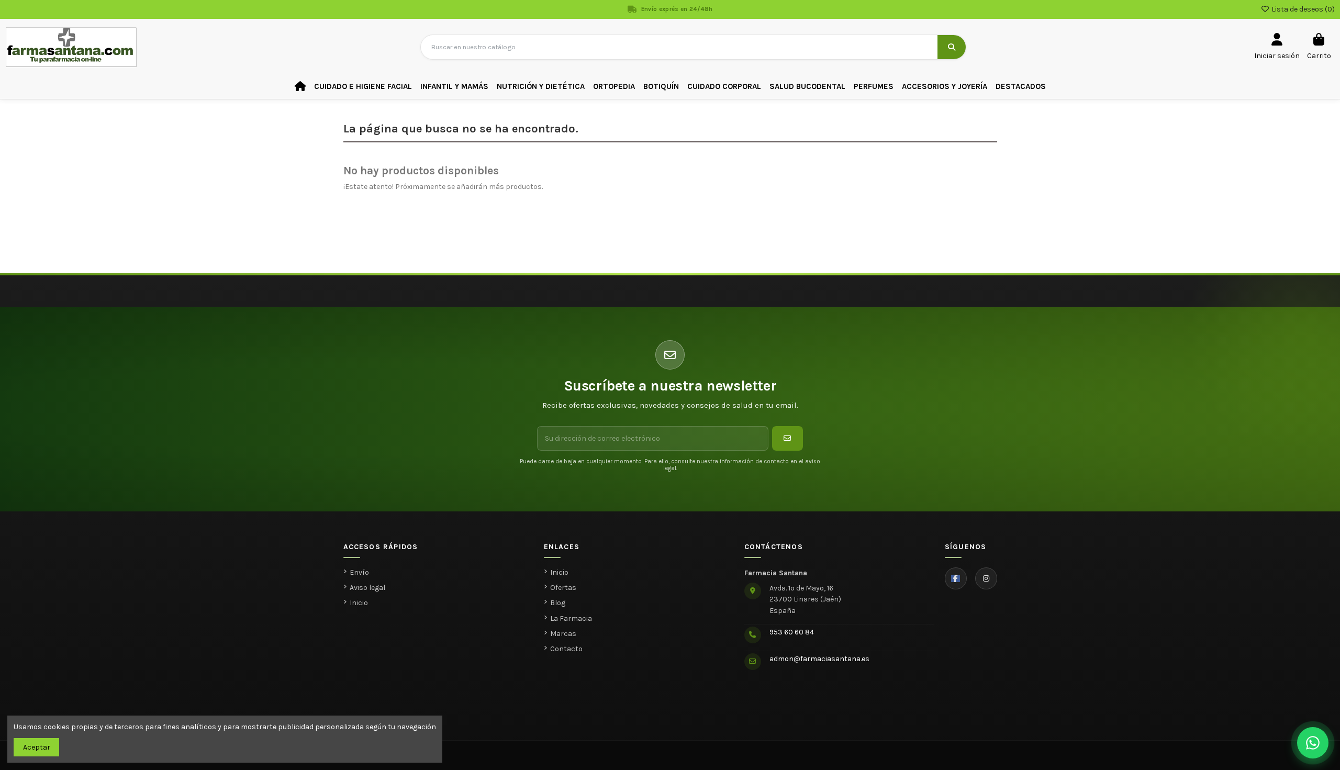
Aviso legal (367, 587)
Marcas (563, 633)
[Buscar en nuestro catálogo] (951, 47)
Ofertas (563, 587)
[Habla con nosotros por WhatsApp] (1312, 742)
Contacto (566, 648)
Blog (557, 602)
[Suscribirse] (787, 438)
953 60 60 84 (791, 632)
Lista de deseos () (1302, 9)
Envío (359, 572)
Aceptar (36, 747)
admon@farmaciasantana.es (819, 658)
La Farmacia (571, 618)
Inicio (359, 602)
